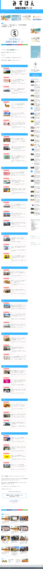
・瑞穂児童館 (32, 225)
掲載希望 (37, 10)
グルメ (12, 10)
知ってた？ (25, 10)
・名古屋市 (32, 223)
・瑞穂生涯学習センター (34, 228)
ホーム (3, 10)
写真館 (33, 10)
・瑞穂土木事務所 (33, 229)
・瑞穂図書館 (32, 226)
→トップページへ (15, 502)
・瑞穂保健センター (33, 224)
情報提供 (3, 12)
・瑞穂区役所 (32, 222)
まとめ (2, 23)
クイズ (29, 10)
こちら (16, 496)
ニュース (20, 10)
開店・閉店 (7, 10)
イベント (16, 10)
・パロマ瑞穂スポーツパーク (35, 227)
